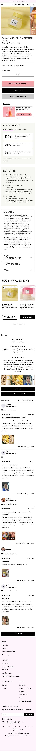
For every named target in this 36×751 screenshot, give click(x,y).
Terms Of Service (20, 736)
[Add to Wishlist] (4, 287)
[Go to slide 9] (23, 324)
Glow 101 (4, 688)
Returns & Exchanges (25, 688)
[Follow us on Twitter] (11, 722)
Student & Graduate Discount (10, 676)
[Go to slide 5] (18, 324)
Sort (19, 400)
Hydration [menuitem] (6, 349)
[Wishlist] (28, 4)
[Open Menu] (1, 5)
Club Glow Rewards (7, 667)
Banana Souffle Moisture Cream (7, 305)
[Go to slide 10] (24, 324)
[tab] (8, 129)
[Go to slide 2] (14, 324)
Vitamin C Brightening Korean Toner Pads (27, 305)
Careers (4, 648)
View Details (12, 60)
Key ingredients (12, 257)
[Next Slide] (33, 380)
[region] (18, 380)
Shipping (21, 691)
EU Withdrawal (23, 695)
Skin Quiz (4, 685)
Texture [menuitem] (21, 349)
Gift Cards (5, 670)
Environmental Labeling (25, 701)
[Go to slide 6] (19, 324)
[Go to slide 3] (15, 324)
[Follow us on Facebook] (7, 722)
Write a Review (22, 394)
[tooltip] (23, 357)
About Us (5, 645)
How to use (11, 264)
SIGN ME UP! (29, 714)
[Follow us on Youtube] (23, 722)
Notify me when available (9, 317)
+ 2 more (11, 538)
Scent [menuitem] (13, 349)
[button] (18, 43)
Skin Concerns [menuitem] (18, 353)
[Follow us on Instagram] (3, 722)
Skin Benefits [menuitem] (29, 349)
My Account (5, 663)
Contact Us (22, 685)
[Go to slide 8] (21, 324)
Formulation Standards (8, 651)
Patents (28, 736)
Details (8, 212)
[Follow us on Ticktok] (19, 722)
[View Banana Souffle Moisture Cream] (9, 293)
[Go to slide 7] (20, 324)
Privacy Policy (9, 736)
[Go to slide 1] (13, 324)
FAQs (20, 698)
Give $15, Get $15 (7, 673)
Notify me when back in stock (27, 316)
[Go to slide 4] (16, 324)
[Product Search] (31, 4)
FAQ (6, 270)
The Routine (6, 104)
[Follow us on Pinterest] (15, 722)
